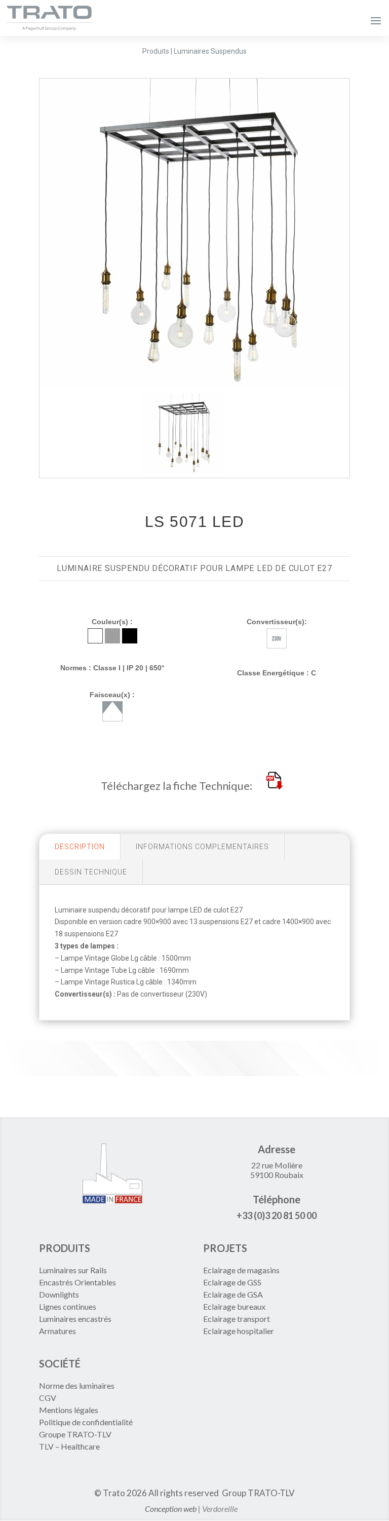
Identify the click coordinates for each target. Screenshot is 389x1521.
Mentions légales (68, 1410)
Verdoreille (220, 1508)
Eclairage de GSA (233, 1294)
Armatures (57, 1331)
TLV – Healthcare (69, 1446)
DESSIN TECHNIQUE (91, 872)
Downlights (59, 1294)
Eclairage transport (236, 1318)
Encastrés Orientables (77, 1282)
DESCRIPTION (80, 847)
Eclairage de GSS (232, 1282)
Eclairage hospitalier (238, 1331)
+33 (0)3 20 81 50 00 (277, 1215)
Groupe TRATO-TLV (75, 1434)
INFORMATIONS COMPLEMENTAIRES (202, 847)
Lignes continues (67, 1306)
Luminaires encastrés (75, 1318)
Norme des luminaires (76, 1385)
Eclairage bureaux (234, 1306)
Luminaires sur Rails (73, 1270)
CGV (47, 1397)
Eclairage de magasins (241, 1270)
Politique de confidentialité (86, 1422)
